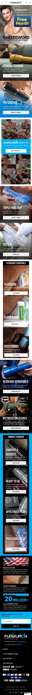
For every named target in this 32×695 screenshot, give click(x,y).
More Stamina (16, 76)
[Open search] (5, 2)
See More (16, 293)
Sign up (16, 626)
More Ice (16, 254)
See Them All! (16, 151)
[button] (27, 22)
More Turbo (16, 217)
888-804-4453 (14, 638)
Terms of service (23, 689)
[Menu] (2, 2)
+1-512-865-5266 (20, 641)
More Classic (16, 112)
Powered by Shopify (20, 687)
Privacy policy (15, 689)
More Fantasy (16, 428)
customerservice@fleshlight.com (13, 644)
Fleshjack (13, 687)
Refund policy (8, 689)
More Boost (16, 391)
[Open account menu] (26, 2)
